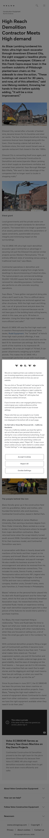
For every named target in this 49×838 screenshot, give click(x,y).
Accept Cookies (24, 457)
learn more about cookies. (32, 447)
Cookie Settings (24, 470)
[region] (24, 419)
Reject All (24, 464)
